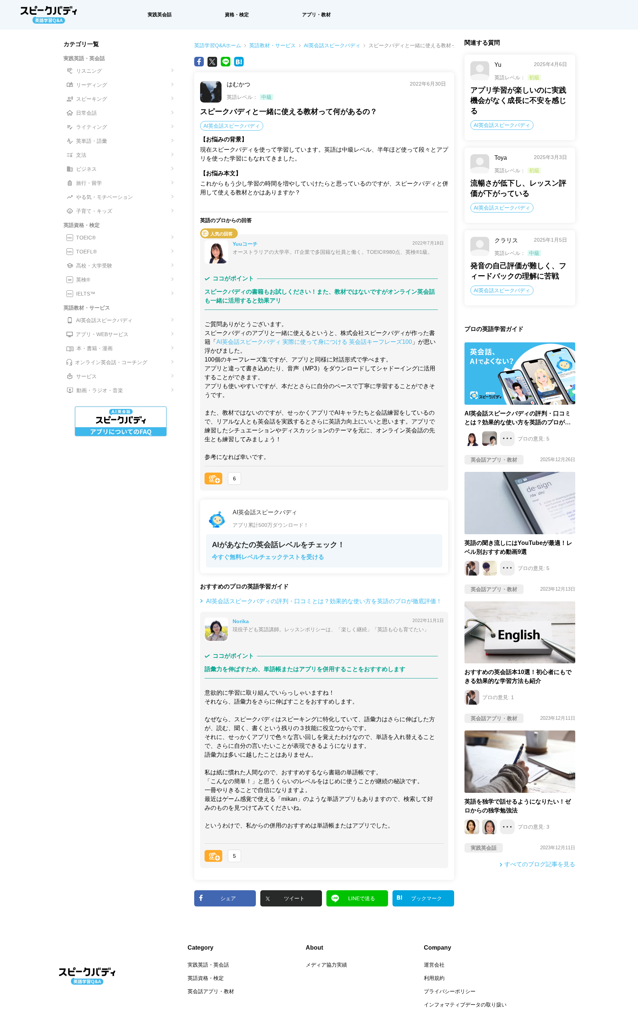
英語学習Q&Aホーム (217, 45)
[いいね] (213, 478)
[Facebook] (199, 61)
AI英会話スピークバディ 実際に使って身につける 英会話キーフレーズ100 (314, 342)
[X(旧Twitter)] (212, 61)
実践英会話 (160, 14)
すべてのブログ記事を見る (539, 864)
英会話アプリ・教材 (211, 991)
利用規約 (434, 978)
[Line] (225, 61)
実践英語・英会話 (208, 965)
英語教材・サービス (272, 45)
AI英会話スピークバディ (332, 45)
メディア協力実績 (326, 965)
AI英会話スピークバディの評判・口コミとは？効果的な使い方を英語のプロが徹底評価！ (324, 601)
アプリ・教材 (316, 14)
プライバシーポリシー (450, 991)
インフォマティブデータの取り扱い (465, 1005)
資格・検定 (237, 14)
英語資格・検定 (206, 978)
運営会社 (434, 965)
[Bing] (239, 61)
